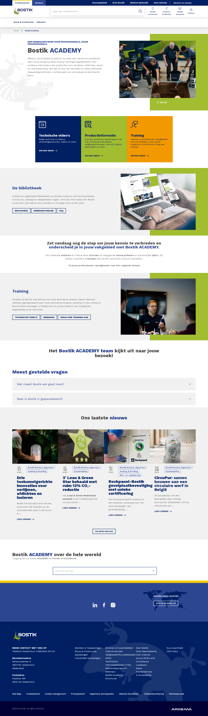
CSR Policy (172, 651)
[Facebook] (104, 605)
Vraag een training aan (74, 317)
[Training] (150, 139)
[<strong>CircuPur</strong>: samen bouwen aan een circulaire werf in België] (173, 476)
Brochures (21, 211)
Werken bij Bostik (139, 3)
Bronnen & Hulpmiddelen (119, 648)
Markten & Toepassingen (88, 648)
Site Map (16, 694)
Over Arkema (160, 3)
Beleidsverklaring (155, 694)
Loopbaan (141, 665)
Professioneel (22, 3)
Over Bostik (118, 3)
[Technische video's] (58, 139)
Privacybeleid (78, 694)
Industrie (41, 22)
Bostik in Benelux (166, 603)
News (139, 668)
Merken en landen (183, 3)
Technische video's (26, 317)
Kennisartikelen (43, 211)
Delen (163, 102)
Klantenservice (144, 671)
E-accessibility (143, 675)
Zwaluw (39, 3)
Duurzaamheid (99, 3)
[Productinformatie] (104, 139)
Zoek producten (114, 651)
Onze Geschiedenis (146, 651)
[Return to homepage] (25, 11)
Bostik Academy (180, 13)
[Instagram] (113, 605)
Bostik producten (152, 13)
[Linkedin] (95, 605)
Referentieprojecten (116, 668)
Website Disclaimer (129, 694)
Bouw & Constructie (24, 22)
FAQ (61, 211)
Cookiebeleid (33, 694)
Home (16, 31)
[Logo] (27, 641)
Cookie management (55, 694)
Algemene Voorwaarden (102, 694)
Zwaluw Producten (166, 13)
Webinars (48, 317)
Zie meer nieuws (104, 531)
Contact (191, 13)
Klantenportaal (176, 694)
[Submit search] (140, 11)
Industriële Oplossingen (88, 658)
